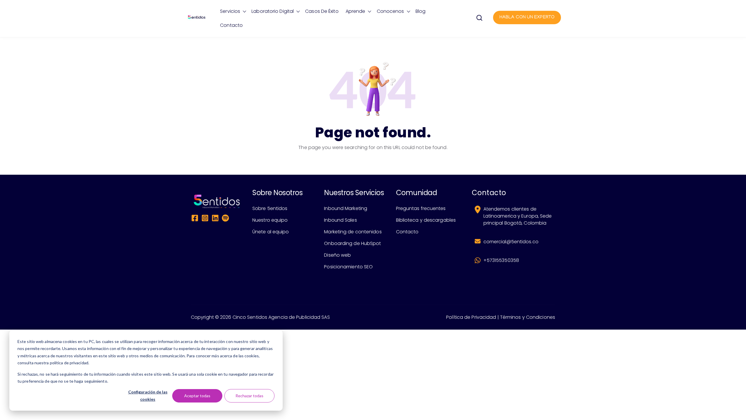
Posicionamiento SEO (348, 266)
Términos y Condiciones (527, 317)
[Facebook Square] (194, 219)
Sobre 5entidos (269, 208)
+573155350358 (501, 260)
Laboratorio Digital (272, 11)
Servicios (230, 11)
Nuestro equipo (270, 220)
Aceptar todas (197, 395)
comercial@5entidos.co (511, 241)
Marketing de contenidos (352, 231)
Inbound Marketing (345, 208)
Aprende (355, 11)
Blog (420, 11)
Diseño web (337, 255)
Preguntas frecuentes (421, 208)
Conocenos (390, 11)
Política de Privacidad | (472, 317)
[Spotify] (225, 219)
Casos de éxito (321, 11)
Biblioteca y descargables (426, 220)
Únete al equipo (270, 231)
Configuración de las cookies (148, 395)
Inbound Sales (340, 220)
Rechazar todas (249, 395)
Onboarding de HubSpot (352, 243)
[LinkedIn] (215, 219)
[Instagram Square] (205, 219)
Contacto (231, 25)
